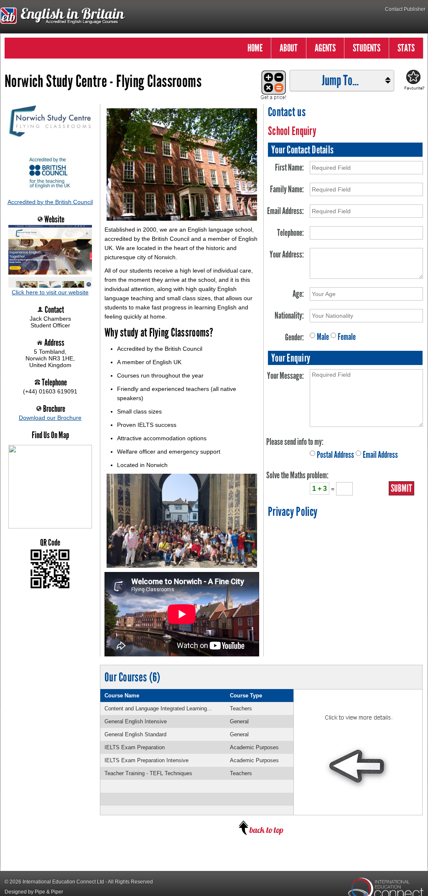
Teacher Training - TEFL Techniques (148, 773)
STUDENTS (366, 48)
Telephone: (290, 232)
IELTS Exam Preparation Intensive (146, 760)
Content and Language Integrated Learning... (158, 708)
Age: (298, 293)
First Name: (289, 167)
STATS (406, 48)
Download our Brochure (50, 417)
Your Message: (285, 375)
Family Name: (287, 189)
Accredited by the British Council (50, 202)
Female (347, 336)
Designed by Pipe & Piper (34, 892)
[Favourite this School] (413, 80)
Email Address (380, 454)
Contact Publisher (405, 9)
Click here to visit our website (50, 292)
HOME (254, 48)
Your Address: (287, 254)
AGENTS (325, 48)
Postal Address (335, 454)
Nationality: (289, 315)
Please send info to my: (295, 441)
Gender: (294, 337)
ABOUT (289, 48)
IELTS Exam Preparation (134, 747)
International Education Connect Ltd (63, 882)
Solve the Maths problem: (297, 475)
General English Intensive (135, 721)
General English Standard (135, 734)
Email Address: (285, 211)
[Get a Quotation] (270, 80)
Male (323, 336)
